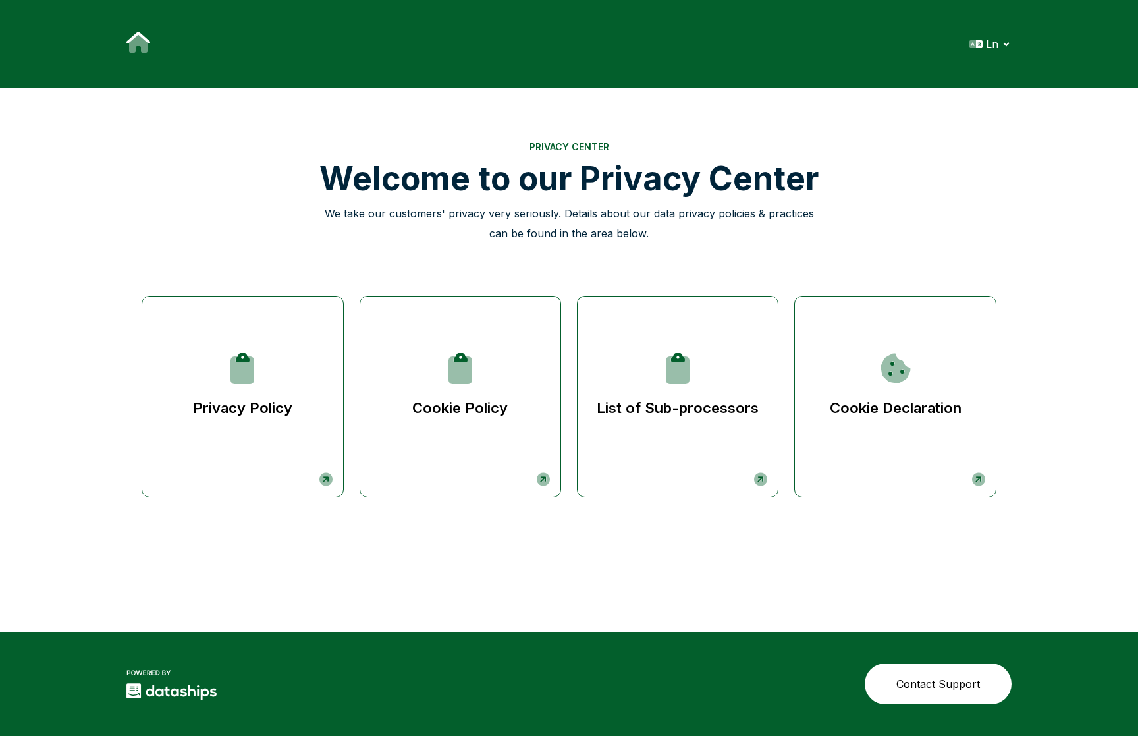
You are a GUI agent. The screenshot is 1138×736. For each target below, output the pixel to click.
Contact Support (938, 684)
